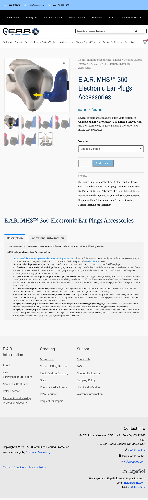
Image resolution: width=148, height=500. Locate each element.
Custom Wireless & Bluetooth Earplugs (97, 186)
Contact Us (83, 359)
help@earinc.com (134, 461)
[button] (64, 63)
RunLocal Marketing (38, 452)
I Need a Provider (77, 17)
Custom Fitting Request (54, 366)
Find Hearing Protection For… (16, 42)
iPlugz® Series (118, 195)
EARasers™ (106, 191)
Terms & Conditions (15, 467)
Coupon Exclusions (88, 373)
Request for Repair (51, 401)
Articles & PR (12, 17)
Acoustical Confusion (15, 384)
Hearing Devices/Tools (44, 42)
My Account (47, 359)
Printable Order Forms (53, 387)
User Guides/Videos (89, 387)
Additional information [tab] (48, 238)
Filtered (117, 59)
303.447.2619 (136, 449)
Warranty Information (90, 394)
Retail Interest (11, 391)
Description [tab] (15, 238)
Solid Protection (103, 205)
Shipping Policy (86, 380)
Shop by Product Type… (86, 42)
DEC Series (94, 191)
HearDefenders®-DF (88, 195)
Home (81, 59)
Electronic (118, 191)
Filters (136, 191)
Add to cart (103, 163)
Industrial (105, 195)
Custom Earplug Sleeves (125, 182)
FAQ (79, 366)
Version (83, 141)
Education (97, 17)
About (111, 17)
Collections (65, 42)
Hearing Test (32, 17)
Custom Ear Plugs (111, 42)
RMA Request (48, 394)
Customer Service (129, 17)
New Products (116, 200)
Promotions (130, 42)
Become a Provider (53, 17)
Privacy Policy (37, 467)
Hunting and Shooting (99, 59)
